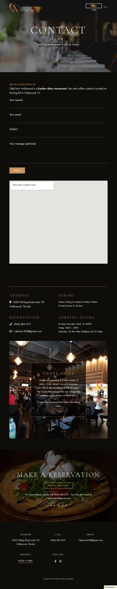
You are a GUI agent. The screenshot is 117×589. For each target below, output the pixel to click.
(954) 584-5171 (61, 494)
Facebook (55, 561)
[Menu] (105, 7)
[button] (25, 561)
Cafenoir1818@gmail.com (58, 498)
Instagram (60, 561)
